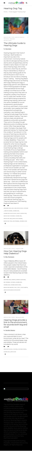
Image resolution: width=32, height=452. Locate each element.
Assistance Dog (7, 208)
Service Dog (24, 213)
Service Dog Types (9, 37)
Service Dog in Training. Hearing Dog (13, 215)
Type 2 (18, 287)
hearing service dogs (16, 284)
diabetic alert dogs (21, 279)
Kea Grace (8, 49)
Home (5, 12)
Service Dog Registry (9, 287)
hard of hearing (8, 210)
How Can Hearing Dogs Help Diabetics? (15, 252)
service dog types (8, 221)
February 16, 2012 (20, 317)
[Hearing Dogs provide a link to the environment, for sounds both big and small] (16, 307)
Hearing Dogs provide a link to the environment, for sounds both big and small (15, 323)
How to (18, 213)
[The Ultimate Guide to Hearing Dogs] (16, 25)
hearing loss (7, 284)
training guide (23, 221)
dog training (7, 282)
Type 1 (15, 287)
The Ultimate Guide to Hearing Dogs (14, 44)
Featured (26, 208)
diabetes (13, 279)
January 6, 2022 (7, 40)
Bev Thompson (9, 257)
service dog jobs (8, 218)
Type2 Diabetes (24, 287)
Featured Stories (22, 349)
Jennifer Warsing (10, 330)
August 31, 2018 (19, 248)
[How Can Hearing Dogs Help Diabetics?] (16, 238)
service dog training (17, 218)
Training (12, 38)
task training (16, 221)
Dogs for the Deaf (18, 208)
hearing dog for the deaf (10, 213)
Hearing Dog (16, 210)
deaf (12, 208)
